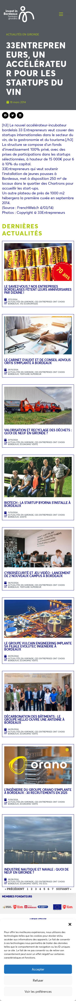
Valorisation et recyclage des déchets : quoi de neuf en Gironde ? (38, 431)
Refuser (38, 980)
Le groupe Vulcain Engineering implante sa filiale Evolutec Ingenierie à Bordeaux (38, 646)
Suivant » (63, 889)
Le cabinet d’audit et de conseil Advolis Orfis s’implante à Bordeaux (37, 361)
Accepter (38, 969)
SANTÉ (23, 517)
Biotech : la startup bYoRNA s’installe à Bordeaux (37, 504)
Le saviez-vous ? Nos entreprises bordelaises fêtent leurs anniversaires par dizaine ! (38, 289)
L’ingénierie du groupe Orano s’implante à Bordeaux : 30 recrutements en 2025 (38, 791)
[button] (70, 924)
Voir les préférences (38, 991)
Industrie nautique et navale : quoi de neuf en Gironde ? (36, 870)
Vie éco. (43, 883)
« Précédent (14, 889)
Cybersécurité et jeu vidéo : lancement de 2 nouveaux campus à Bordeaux (37, 574)
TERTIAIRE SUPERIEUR (30, 374)
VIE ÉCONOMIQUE (29, 303)
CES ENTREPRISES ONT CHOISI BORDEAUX (36, 516)
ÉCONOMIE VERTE (29, 444)
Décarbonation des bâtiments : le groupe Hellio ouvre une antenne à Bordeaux (34, 719)
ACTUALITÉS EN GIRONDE (22, 34)
